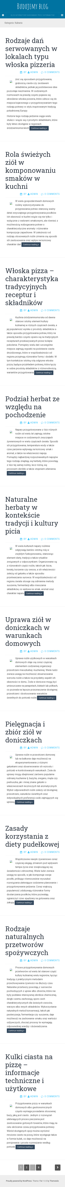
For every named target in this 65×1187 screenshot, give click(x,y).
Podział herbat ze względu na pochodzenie (32, 406)
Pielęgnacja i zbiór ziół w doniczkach (25, 732)
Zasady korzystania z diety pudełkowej (32, 836)
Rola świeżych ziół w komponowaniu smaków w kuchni (30, 170)
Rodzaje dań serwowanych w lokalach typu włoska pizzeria (31, 52)
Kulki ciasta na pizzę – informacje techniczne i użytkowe (29, 1072)
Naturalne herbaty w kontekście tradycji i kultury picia (31, 515)
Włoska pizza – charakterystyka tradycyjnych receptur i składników (31, 286)
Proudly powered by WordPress (19, 1181)
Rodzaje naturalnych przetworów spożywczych (26, 940)
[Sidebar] (3, 15)
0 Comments (52, 72)
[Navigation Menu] (62, 15)
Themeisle (54, 1181)
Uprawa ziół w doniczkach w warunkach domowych (28, 631)
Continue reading (38, 128)
